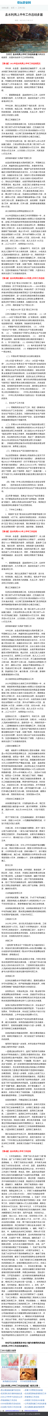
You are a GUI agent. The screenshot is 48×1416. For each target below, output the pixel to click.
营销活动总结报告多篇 (31, 1411)
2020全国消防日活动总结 (11, 1404)
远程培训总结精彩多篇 (12, 1411)
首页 (13, 8)
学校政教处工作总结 (9, 1400)
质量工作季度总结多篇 (34, 1390)
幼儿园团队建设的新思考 (35, 1407)
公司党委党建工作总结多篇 (35, 1404)
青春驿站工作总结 (32, 1397)
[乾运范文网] (24, 2)
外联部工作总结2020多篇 (35, 1400)
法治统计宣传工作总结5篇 (11, 1407)
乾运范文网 (21, 1414)
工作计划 (21, 8)
